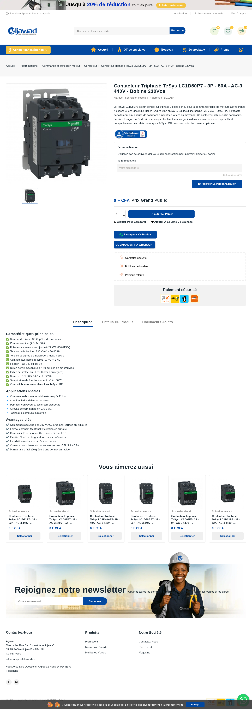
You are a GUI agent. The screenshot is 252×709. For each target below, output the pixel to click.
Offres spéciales (135, 49)
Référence (156, 97)
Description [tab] (83, 322)
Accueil (103, 49)
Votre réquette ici (127, 160)
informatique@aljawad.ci (20, 659)
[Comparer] (214, 31)
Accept (195, 704)
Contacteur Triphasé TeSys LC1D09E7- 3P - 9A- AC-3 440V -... (185, 519)
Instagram (16, 682)
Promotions (92, 641)
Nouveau (167, 49)
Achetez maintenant (171, 5)
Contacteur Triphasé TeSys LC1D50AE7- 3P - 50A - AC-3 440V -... (145, 519)
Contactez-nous (19, 632)
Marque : (119, 97)
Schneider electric (135, 97)
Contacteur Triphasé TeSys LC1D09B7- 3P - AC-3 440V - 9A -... (63, 519)
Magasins (144, 652)
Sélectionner (24, 535)
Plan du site (146, 647)
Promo (225, 49)
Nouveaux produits (96, 647)
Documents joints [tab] (157, 322)
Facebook (9, 682)
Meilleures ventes (95, 652)
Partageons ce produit (137, 234)
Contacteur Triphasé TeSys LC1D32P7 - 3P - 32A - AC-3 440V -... (23, 519)
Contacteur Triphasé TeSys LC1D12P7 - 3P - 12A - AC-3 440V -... (226, 519)
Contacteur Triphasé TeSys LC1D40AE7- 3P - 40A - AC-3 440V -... (104, 519)
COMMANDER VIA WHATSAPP (134, 244)
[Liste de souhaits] (228, 31)
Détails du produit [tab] (117, 322)
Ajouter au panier (162, 213)
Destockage (197, 49)
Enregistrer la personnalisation (217, 183)
